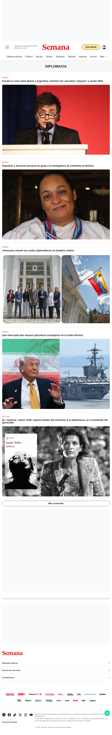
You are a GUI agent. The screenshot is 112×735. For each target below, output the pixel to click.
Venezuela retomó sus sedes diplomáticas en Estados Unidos (38, 250)
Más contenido (56, 503)
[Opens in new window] (9, 715)
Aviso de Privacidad (12, 722)
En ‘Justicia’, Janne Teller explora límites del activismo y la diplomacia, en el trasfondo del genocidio (55, 421)
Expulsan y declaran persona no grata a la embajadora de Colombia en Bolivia (48, 165)
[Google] (3, 715)
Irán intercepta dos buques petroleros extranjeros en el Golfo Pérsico (42, 335)
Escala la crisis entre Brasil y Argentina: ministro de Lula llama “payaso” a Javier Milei (52, 81)
